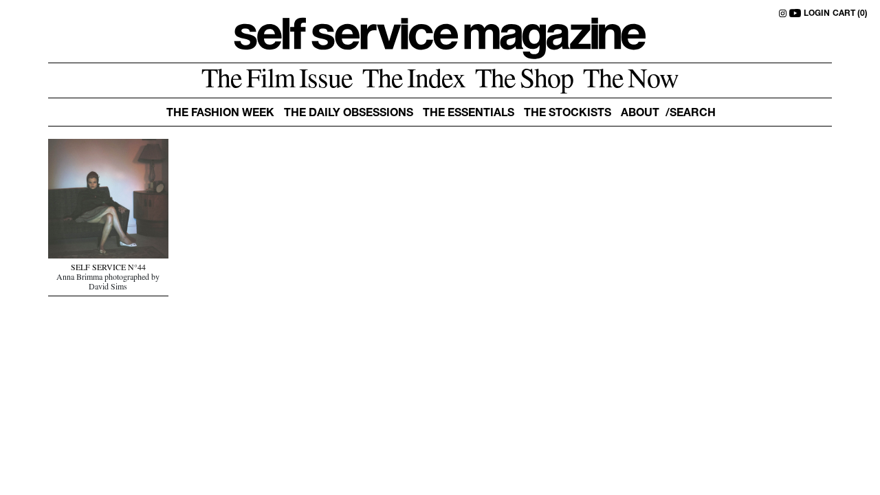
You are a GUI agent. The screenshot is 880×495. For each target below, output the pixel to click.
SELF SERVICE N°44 (108, 269)
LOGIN (817, 14)
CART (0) (850, 14)
